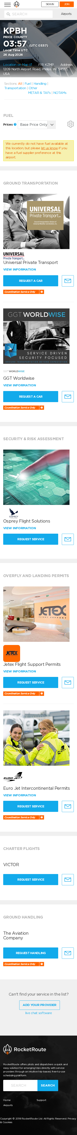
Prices (8, 124)
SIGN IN (50, 4)
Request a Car (31, 280)
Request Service (30, 539)
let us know (49, 148)
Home (6, 1100)
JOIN (66, 4)
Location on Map (16, 65)
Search (48, 1085)
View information (20, 269)
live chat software (38, 1013)
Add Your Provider (39, 1005)
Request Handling (31, 953)
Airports (66, 14)
